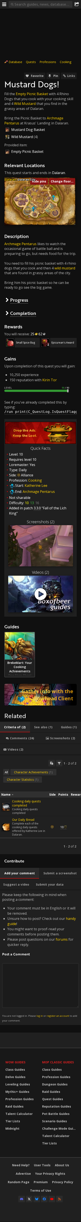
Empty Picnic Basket (32, 93)
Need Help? (21, 1165)
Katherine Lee (36, 485)
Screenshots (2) (40, 521)
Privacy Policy (62, 1182)
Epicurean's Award (62, 342)
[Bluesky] (36, 1199)
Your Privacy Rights (50, 1173)
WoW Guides (15, 1062)
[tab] (15, 727)
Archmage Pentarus (20, 243)
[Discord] (21, 1199)
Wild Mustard (25, 103)
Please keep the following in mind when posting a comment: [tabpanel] (39, 957)
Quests (31, 62)
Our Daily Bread (23, 820)
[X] (29, 1199)
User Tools (42, 1165)
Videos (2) (40, 572)
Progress (19, 300)
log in (40, 1015)
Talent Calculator (19, 1114)
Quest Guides (52, 1099)
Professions (48, 62)
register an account (58, 1015)
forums (62, 939)
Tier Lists (12, 1121)
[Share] (76, 4)
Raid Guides (14, 1106)
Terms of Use (40, 1190)
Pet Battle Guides (56, 1114)
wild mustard (64, 268)
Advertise (23, 1173)
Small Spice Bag (25, 342)
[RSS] (59, 1199)
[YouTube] (52, 1199)
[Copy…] (51, 763)
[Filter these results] (59, 763)
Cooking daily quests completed (26, 803)
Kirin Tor (49, 380)
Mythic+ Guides (17, 1092)
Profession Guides (19, 1099)
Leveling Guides (17, 1084)
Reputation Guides (56, 1106)
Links (71, 76)
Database (15, 62)
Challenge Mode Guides (59, 1128)
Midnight (12, 1128)
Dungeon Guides (55, 1084)
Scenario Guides (54, 1121)
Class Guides (15, 1069)
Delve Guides (15, 1077)
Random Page (18, 1182)
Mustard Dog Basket (28, 129)
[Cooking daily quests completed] (6, 807)
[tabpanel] (40, 804)
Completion (23, 313)
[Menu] (4, 4)
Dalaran (58, 172)
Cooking (65, 62)
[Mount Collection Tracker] (40, 695)
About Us (62, 1165)
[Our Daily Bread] (6, 827)
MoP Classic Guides (58, 1062)
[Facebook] (44, 1199)
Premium (41, 1182)
